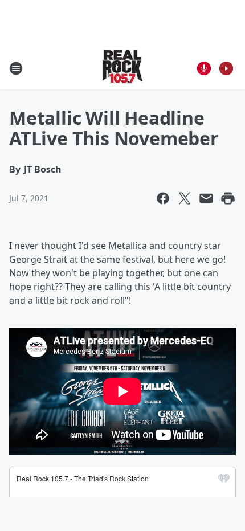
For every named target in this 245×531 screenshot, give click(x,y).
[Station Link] (122, 68)
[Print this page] (228, 198)
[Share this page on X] (185, 198)
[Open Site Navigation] (16, 68)
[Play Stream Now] (226, 68)
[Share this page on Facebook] (163, 198)
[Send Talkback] (204, 68)
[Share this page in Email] (206, 198)
